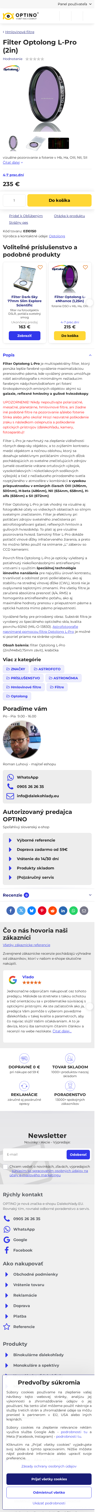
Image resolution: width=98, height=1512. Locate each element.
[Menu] (88, 16)
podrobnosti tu (74, 1432)
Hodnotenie (12, 59)
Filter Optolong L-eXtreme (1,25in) (69, 299)
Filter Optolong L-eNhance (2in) (24, 299)
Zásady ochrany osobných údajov (49, 1466)
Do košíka (59, 200)
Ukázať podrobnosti (49, 1503)
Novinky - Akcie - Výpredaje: (47, 1142)
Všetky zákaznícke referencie (26, 945)
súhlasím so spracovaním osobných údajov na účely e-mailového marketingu (49, 1173)
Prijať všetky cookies (49, 1479)
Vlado (28, 977)
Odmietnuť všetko (49, 1492)
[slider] (31, 982)
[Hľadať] (65, 16)
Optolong (57, 236)
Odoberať (78, 1154)
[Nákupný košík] (77, 16)
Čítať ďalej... (62, 1031)
